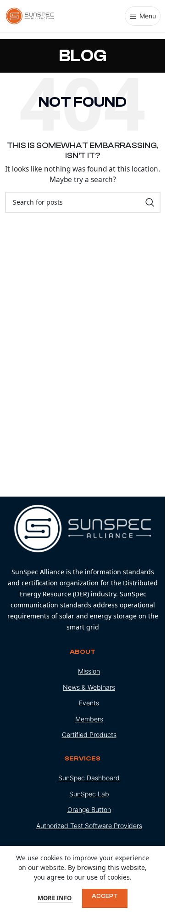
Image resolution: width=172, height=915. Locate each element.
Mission (89, 671)
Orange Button (89, 809)
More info (55, 898)
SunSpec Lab (89, 794)
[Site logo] (30, 15)
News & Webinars (89, 687)
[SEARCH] (150, 202)
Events (89, 703)
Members (89, 719)
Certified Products (89, 734)
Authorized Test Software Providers (89, 825)
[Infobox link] (83, 568)
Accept (105, 895)
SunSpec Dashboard (89, 778)
